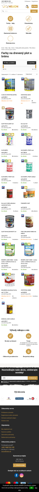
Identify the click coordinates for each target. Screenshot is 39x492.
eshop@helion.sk (6, 451)
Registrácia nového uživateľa (9, 415)
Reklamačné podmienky (8, 437)
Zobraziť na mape (20, 465)
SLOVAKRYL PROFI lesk (7, 176)
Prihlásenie (27, 1)
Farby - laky (10, 23)
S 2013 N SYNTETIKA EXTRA (9, 95)
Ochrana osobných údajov (8, 418)
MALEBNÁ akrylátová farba (9, 290)
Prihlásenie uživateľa (7, 412)
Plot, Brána (32, 48)
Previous (2, 399)
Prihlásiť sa (32, 378)
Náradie (28, 33)
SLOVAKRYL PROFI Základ (28, 176)
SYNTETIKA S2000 (26, 290)
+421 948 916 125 (6, 1)
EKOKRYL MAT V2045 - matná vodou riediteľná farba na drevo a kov (29, 261)
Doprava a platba (6, 432)
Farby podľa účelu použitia (22, 48)
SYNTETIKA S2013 (26, 95)
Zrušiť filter (31, 62)
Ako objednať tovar (6, 429)
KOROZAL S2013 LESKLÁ (8, 319)
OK (31, 488)
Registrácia (35, 1)
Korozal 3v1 (24, 123)
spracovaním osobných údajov (17, 381)
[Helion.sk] (10, 6)
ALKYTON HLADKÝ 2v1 (7, 123)
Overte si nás (5, 420)
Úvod (2, 48)
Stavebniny (29, 23)
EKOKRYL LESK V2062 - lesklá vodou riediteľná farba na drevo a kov (9, 261)
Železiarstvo (10, 43)
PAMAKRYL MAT (25, 203)
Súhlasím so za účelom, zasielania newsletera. (19, 382)
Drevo (13, 48)
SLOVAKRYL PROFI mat (27, 150)
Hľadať (34, 11)
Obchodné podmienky (7, 434)
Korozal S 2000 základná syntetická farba (8, 204)
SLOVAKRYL (4, 150)
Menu (35, 6)
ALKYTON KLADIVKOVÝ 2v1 (8, 231)
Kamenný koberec (10, 33)
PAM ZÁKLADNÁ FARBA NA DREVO (28, 232)
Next (37, 399)
